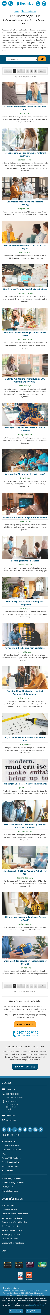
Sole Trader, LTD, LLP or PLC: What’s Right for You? (25, 872)
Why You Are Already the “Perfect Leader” (25, 474)
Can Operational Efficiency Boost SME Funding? (25, 203)
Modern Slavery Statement (13, 1182)
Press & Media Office (10, 1162)
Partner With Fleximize (11, 1158)
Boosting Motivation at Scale (25, 560)
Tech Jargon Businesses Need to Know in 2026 (25, 783)
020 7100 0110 (12, 1094)
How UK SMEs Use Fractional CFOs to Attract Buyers (25, 247)
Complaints (11, 1115)
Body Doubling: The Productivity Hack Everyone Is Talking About (25, 693)
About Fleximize (8, 1141)
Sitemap (5, 1251)
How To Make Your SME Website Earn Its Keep (25, 289)
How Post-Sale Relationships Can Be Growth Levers (25, 334)
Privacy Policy (7, 1186)
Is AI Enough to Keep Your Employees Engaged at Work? (25, 918)
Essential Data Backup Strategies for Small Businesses (25, 154)
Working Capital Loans (11, 1234)
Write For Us (11, 1120)
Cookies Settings (16, 1311)
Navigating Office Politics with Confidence (25, 648)
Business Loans (8, 1205)
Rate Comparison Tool (11, 1226)
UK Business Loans (10, 1238)
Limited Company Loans (12, 1218)
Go (42, 58)
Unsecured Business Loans (13, 1243)
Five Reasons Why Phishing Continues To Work (25, 517)
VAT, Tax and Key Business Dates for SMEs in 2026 (25, 739)
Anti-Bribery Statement (11, 1178)
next (41, 71)
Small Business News (10, 1166)
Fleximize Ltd (11, 1101)
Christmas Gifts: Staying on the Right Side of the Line (25, 962)
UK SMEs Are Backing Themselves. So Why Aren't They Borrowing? (25, 380)
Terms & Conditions (10, 1191)
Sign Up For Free (25, 1066)
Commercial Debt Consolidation (15, 1213)
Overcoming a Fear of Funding (14, 1222)
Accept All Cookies (33, 1311)
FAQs (4, 1154)
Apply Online (25, 1024)
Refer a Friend (7, 1170)
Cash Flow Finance (9, 1209)
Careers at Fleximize (10, 1145)
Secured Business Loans (12, 1230)
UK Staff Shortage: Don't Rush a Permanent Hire (25, 108)
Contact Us (10, 1089)
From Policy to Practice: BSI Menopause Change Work (25, 603)
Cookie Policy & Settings (37, 1305)
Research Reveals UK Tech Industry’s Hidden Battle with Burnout (25, 826)
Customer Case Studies (11, 1149)
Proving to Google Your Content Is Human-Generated (25, 429)
